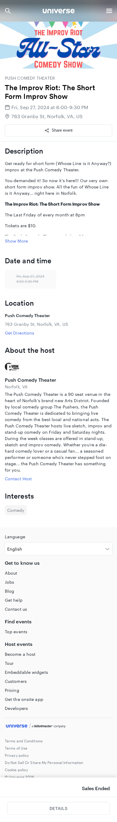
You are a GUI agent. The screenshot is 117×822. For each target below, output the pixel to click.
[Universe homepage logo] (59, 11)
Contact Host (18, 478)
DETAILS (59, 808)
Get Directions (19, 332)
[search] (8, 11)
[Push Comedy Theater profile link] (58, 366)
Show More (16, 240)
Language (15, 536)
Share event (62, 130)
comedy (15, 510)
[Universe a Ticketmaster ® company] (58, 726)
